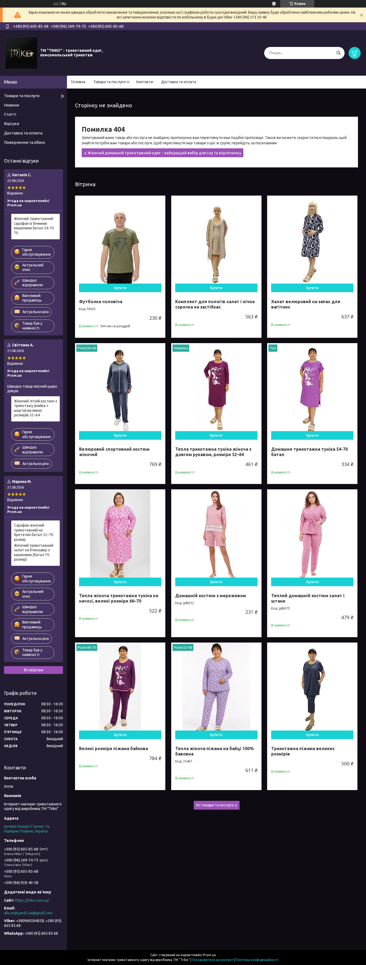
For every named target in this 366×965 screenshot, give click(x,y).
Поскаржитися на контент (212, 960)
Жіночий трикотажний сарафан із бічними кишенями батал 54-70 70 (34, 226)
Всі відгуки (33, 670)
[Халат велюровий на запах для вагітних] (312, 241)
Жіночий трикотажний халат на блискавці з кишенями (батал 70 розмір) (33, 552)
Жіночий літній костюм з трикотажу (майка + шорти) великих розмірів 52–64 (35, 408)
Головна (78, 82)
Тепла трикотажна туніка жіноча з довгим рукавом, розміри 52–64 (213, 452)
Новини (11, 105)
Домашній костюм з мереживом (210, 595)
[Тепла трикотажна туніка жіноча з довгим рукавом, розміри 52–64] (216, 388)
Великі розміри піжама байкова (113, 748)
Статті (10, 114)
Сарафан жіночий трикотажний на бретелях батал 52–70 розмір (33, 532)
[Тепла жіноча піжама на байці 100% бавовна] (216, 688)
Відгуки (11, 123)
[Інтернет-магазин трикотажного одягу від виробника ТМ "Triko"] (21, 52)
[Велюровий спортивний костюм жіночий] (120, 388)
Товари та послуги (109, 82)
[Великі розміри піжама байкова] (120, 688)
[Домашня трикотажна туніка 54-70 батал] (312, 388)
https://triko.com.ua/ (32, 900)
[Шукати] (339, 53)
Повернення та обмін (24, 142)
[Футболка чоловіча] (120, 241)
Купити (120, 288)
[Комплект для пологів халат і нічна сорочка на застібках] (216, 241)
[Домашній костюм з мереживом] (216, 534)
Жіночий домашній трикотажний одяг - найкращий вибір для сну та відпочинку (164, 153)
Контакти (144, 82)
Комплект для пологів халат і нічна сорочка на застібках (215, 304)
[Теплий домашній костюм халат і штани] (312, 534)
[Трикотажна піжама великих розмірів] (312, 688)
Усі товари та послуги (215, 805)
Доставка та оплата (178, 82)
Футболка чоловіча (100, 301)
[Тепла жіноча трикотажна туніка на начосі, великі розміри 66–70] (120, 534)
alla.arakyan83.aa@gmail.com (28, 913)
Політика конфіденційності (257, 960)
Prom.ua (209, 955)
